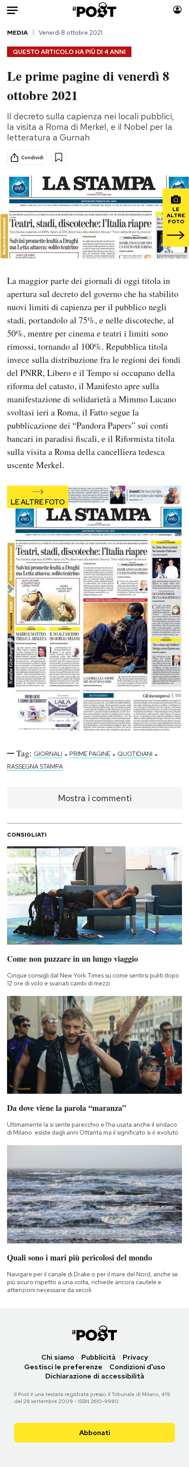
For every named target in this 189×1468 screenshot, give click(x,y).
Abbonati (94, 1432)
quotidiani (135, 754)
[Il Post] (94, 10)
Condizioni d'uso (137, 1366)
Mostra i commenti (94, 798)
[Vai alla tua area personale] (177, 9)
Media (17, 32)
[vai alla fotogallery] (94, 610)
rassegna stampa (35, 766)
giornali (48, 754)
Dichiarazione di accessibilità (94, 1376)
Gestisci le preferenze (63, 1366)
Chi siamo (57, 1357)
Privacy (135, 1357)
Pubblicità (98, 1357)
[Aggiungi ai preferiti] (58, 157)
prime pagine (89, 754)
